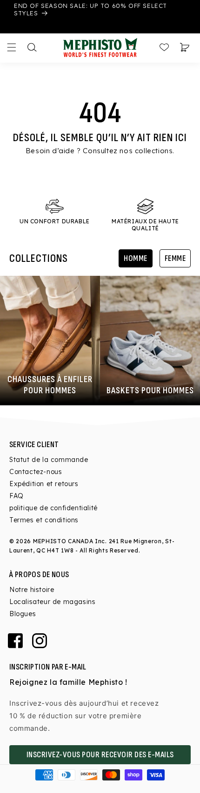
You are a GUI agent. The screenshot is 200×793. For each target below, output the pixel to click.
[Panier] (184, 47)
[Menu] (11, 47)
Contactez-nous (35, 472)
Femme (175, 258)
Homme (135, 258)
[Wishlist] (164, 47)
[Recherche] (32, 47)
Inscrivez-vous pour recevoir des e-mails (100, 755)
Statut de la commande (48, 459)
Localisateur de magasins (52, 602)
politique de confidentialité (53, 508)
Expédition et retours (44, 484)
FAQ (16, 496)
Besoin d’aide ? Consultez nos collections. (100, 150)
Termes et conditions (44, 520)
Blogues (22, 614)
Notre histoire (31, 589)
